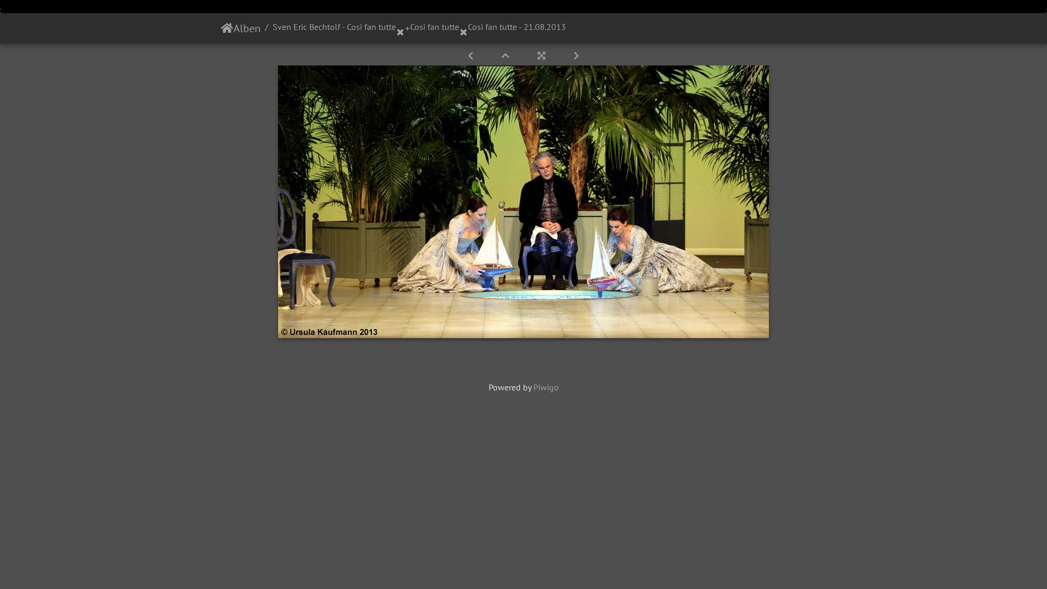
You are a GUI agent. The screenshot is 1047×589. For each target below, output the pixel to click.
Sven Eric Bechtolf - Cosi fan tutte (334, 26)
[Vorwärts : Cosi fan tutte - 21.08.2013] (576, 55)
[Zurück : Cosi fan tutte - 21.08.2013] (472, 55)
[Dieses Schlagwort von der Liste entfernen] (400, 28)
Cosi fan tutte (434, 26)
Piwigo (546, 387)
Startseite (227, 28)
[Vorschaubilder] (507, 55)
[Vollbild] (543, 55)
